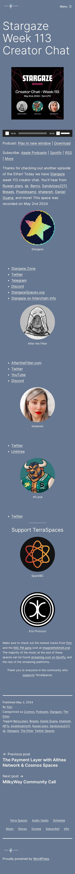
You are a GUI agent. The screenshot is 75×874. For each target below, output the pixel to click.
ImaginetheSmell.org (56, 647)
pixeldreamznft (21, 726)
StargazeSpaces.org (27, 292)
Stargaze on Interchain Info (33, 298)
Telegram (19, 280)
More (9, 159)
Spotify (56, 153)
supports (29, 675)
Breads (8, 192)
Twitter (17, 274)
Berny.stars (20, 721)
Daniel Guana (49, 721)
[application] (37, 133)
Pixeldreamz (26, 192)
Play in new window (34, 143)
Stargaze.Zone (23, 268)
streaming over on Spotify (48, 657)
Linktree (18, 451)
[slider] (66, 133)
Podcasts (42, 711)
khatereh (45, 192)
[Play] (7, 133)
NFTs (6, 726)
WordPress (41, 859)
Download (62, 143)
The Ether (27, 730)
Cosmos (29, 711)
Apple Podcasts (34, 153)
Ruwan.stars (13, 186)
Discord (17, 286)
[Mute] (58, 133)
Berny (35, 186)
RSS (68, 153)
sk (26, 186)
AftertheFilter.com (26, 363)
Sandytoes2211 (54, 186)
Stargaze (57, 174)
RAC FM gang (22, 647)
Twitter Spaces (44, 730)
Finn (69, 643)
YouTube (18, 375)
